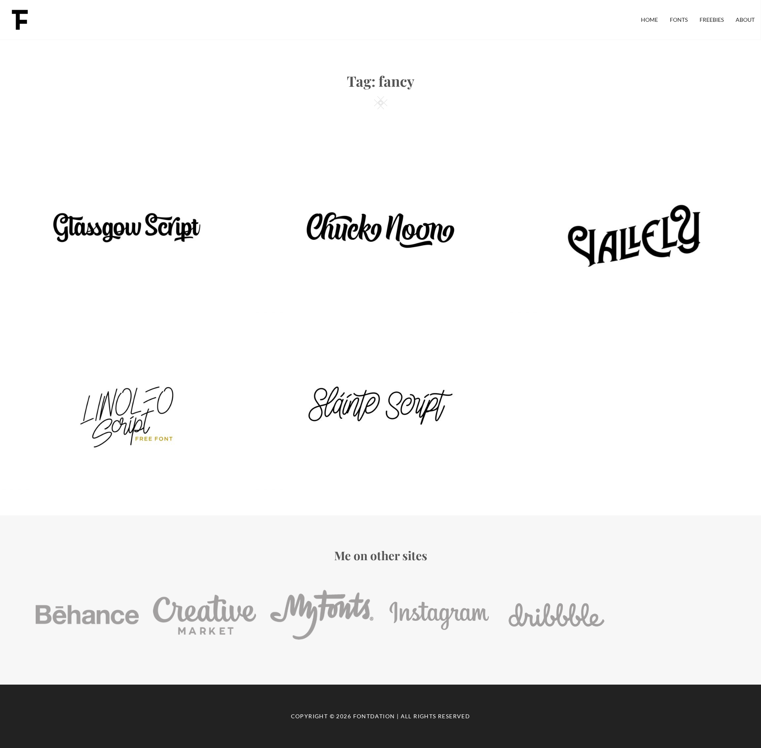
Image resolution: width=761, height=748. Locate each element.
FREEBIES (712, 19)
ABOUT (745, 19)
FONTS (679, 19)
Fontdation (374, 716)
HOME (649, 19)
